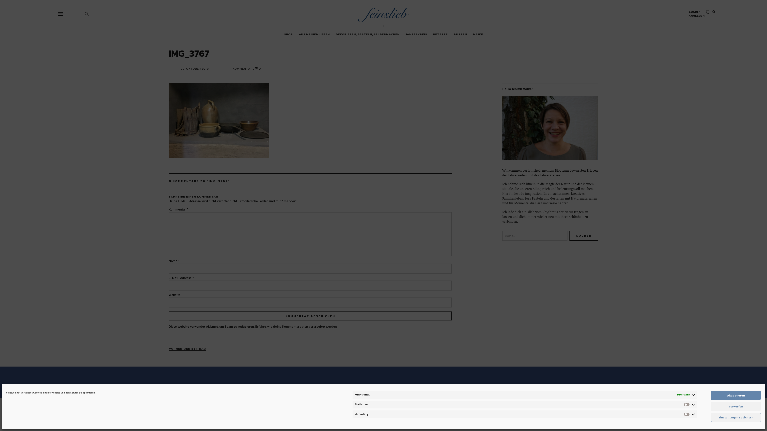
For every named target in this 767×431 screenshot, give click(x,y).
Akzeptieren (736, 395)
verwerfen (736, 406)
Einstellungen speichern (735, 417)
